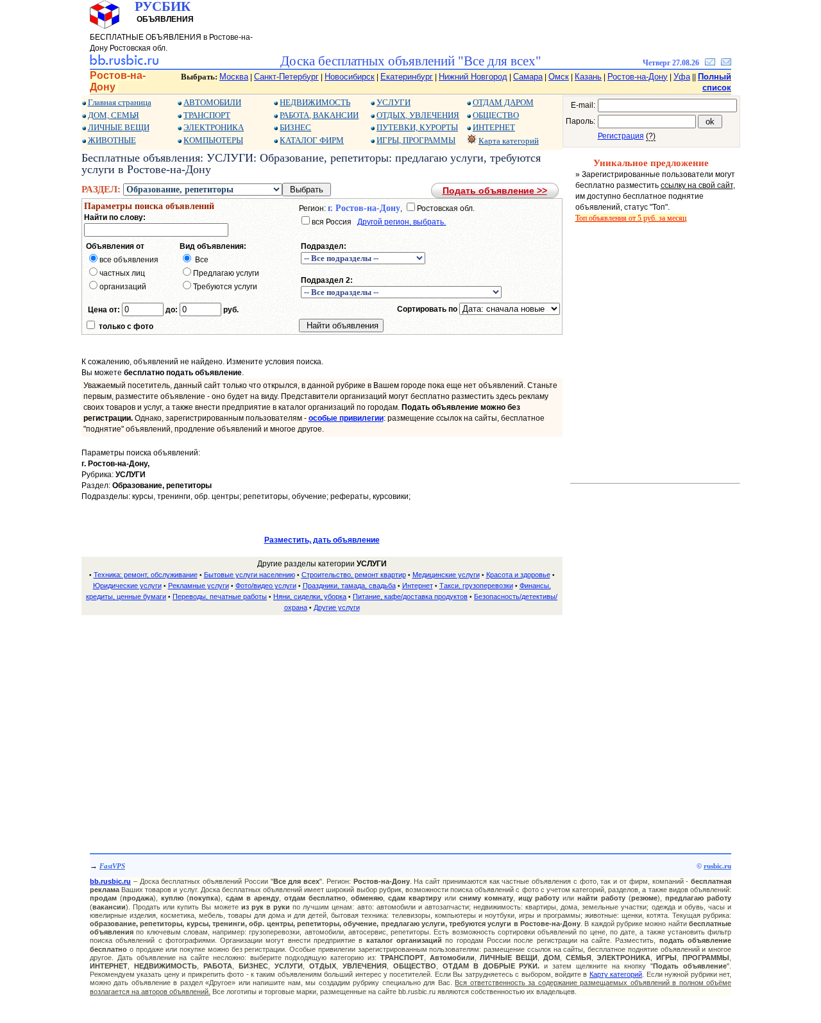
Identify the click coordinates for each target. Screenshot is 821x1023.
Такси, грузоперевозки (476, 585)
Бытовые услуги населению (249, 575)
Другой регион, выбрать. (401, 221)
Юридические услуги (127, 585)
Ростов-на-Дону (637, 76)
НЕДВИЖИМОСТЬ (315, 102)
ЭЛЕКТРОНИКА (213, 127)
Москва (233, 76)
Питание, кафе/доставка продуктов (410, 596)
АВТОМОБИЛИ (212, 102)
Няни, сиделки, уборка (309, 596)
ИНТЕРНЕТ (494, 127)
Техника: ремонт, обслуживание (146, 575)
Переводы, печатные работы (220, 596)
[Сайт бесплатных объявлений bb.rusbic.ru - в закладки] (710, 62)
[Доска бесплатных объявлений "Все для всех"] (124, 62)
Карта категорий (508, 141)
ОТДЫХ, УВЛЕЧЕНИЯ (418, 115)
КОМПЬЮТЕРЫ (213, 140)
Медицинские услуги (446, 575)
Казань (588, 76)
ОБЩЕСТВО (496, 115)
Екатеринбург (406, 76)
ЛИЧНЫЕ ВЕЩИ (118, 127)
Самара (528, 76)
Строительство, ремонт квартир (353, 575)
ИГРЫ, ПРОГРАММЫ (416, 140)
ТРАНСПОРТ (206, 115)
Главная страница (119, 102)
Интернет (417, 585)
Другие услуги (337, 607)
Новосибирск (350, 76)
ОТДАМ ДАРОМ (503, 102)
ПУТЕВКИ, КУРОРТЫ (417, 127)
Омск (558, 76)
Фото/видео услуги (265, 585)
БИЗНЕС (295, 127)
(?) (651, 135)
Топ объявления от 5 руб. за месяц (630, 218)
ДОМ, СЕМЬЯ (113, 115)
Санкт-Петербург (286, 76)
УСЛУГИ (393, 102)
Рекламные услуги (198, 585)
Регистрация (621, 135)
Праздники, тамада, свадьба (349, 585)
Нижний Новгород (473, 76)
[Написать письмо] (726, 62)
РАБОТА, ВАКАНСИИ (319, 115)
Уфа (681, 76)
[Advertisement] (322, 716)
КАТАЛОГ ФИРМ (312, 140)
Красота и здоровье (518, 575)
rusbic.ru (717, 866)
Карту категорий (615, 974)
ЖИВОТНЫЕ (112, 140)
